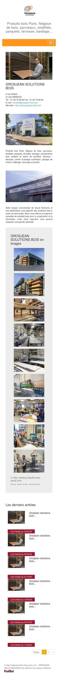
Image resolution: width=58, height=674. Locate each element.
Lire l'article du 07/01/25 (21, 622)
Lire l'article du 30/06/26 (21, 531)
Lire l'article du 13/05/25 (21, 599)
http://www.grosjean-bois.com (28, 105)
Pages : (36, 652)
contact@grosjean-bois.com (25, 102)
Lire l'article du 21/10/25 (21, 576)
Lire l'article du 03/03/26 (21, 554)
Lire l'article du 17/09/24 (21, 644)
